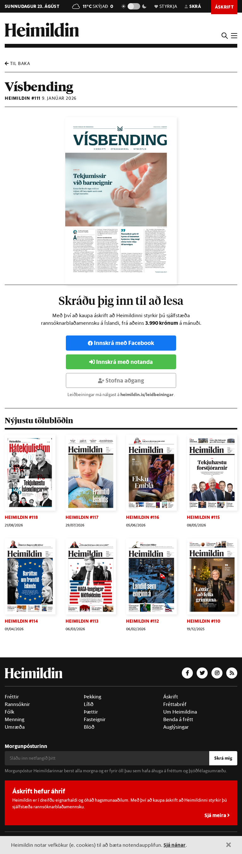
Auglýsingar (176, 727)
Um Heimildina (180, 712)
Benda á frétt (178, 719)
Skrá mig (223, 758)
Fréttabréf (175, 704)
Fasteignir (95, 719)
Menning (14, 719)
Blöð (89, 727)
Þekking (92, 696)
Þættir (91, 712)
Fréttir (12, 696)
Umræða (15, 727)
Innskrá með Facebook (124, 343)
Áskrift (170, 696)
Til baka (19, 63)
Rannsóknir (17, 704)
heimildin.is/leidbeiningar (147, 394)
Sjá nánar (175, 844)
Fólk (9, 712)
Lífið (89, 704)
